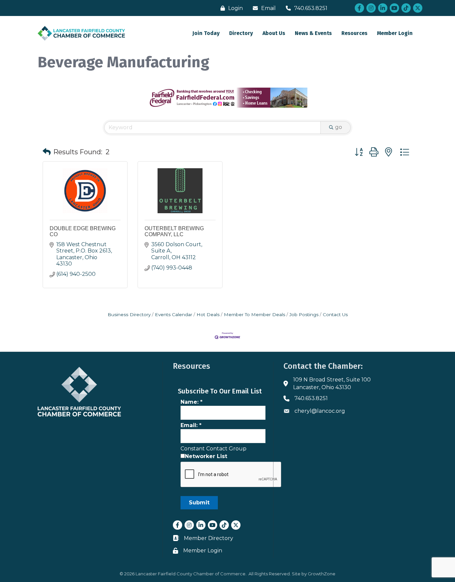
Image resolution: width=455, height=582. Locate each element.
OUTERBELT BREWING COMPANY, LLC (174, 231)
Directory (241, 33)
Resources (354, 33)
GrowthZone (321, 573)
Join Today (206, 33)
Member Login (395, 33)
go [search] (338, 127)
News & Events (313, 33)
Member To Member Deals (254, 314)
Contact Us (335, 314)
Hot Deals (208, 314)
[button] (47, 152)
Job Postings (303, 314)
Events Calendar (173, 314)
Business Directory (129, 314)
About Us (273, 33)
